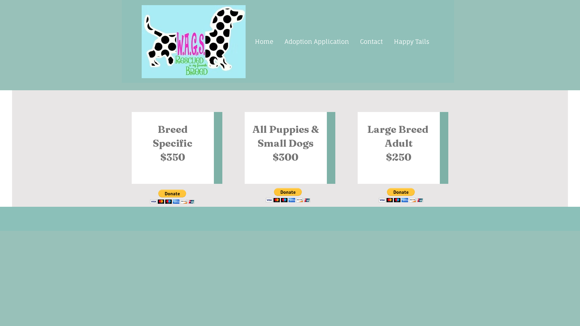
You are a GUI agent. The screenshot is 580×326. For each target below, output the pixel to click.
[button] (172, 197)
